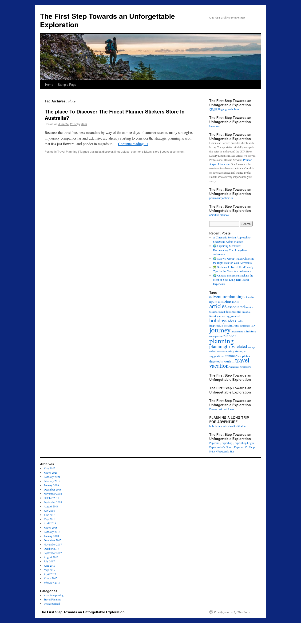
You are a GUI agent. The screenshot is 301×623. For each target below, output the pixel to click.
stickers (147, 151)
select (213, 351)
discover (107, 151)
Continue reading (133, 143)
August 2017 (51, 557)
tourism (228, 361)
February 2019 (52, 481)
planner (136, 151)
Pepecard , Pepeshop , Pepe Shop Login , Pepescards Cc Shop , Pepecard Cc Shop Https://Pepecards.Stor (232, 447)
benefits (249, 307)
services (221, 351)
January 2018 (51, 536)
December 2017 (52, 540)
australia (95, 151)
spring (230, 351)
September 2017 (53, 553)
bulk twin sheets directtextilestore (227, 426)
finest (117, 151)
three (212, 361)
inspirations (231, 325)
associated (236, 306)
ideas (232, 320)
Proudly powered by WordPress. (232, 612)
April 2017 (50, 574)
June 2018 (49, 515)
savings (251, 347)
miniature (250, 331)
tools (219, 361)
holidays (218, 320)
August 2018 (51, 506)
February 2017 (52, 582)
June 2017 (49, 565)
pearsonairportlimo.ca (221, 198)
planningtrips (222, 346)
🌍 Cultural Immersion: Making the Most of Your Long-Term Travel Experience (233, 279)
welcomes (234, 366)
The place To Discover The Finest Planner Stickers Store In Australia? (115, 114)
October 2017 (51, 548)
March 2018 (50, 527)
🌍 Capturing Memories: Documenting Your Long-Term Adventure (230, 250)
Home (49, 84)
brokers (213, 311)
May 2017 (49, 570)
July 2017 (49, 561)
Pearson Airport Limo (221, 409)
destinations (233, 311)
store (156, 151)
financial (246, 311)
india (240, 321)
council (221, 311)
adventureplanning (226, 296)
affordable (249, 297)
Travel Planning (67, 151)
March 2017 (50, 578)
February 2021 (52, 477)
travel (242, 360)
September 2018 (53, 502)
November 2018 (53, 493)
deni (84, 124)
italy (253, 325)
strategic (240, 351)
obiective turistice (219, 215)
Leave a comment (173, 151)
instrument (245, 325)
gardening (223, 316)
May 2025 (49, 468)
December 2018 (52, 489)
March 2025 (50, 472)
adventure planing (53, 595)
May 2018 (49, 519)
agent (213, 301)
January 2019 (51, 485)
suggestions (216, 356)
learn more (215, 126)
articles (218, 306)
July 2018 (49, 510)
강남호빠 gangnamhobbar (224, 109)
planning (221, 340)
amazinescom (228, 301)
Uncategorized (52, 603)
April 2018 (50, 523)
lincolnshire (237, 331)
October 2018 (51, 498)
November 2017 (53, 544)
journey (220, 329)
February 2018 (52, 531)
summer (231, 355)
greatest (235, 316)
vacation (219, 365)
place (126, 151)
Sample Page (67, 84)
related (241, 346)
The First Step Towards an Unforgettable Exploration (107, 20)
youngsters (245, 366)
